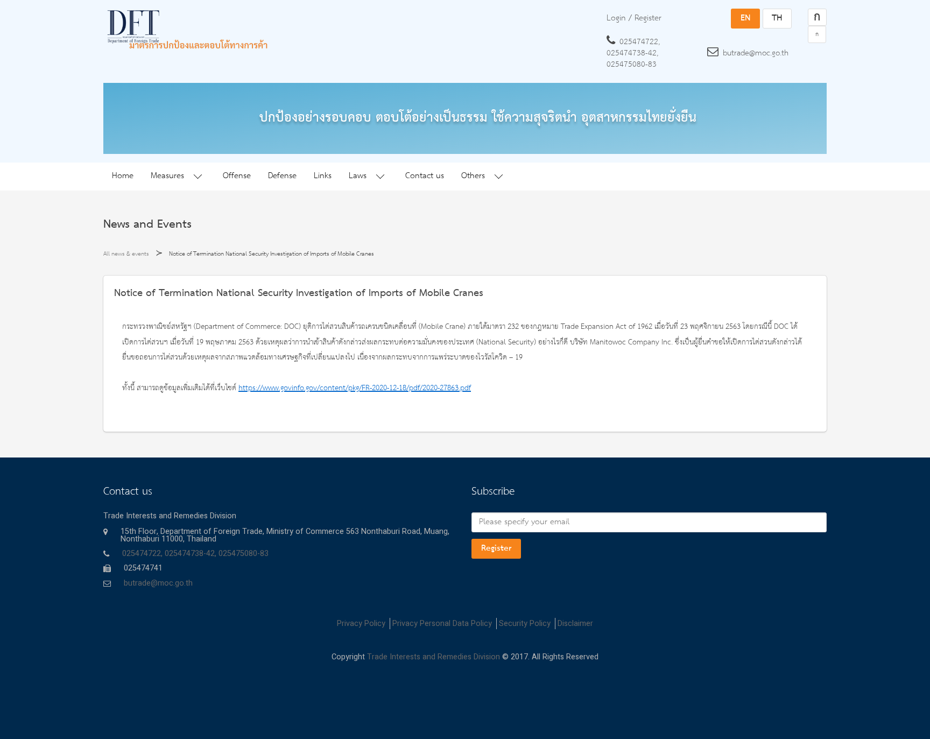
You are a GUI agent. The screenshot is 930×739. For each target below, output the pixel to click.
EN (745, 18)
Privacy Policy (361, 623)
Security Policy (525, 623)
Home (122, 176)
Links (323, 176)
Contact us (424, 176)
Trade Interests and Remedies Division (433, 657)
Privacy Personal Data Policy (442, 623)
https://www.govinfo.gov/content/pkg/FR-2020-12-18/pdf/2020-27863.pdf (354, 388)
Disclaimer (575, 623)
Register (496, 548)
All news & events (126, 254)
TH (777, 18)
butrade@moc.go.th (755, 53)
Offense (237, 176)
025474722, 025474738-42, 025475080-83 (633, 53)
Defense (282, 176)
